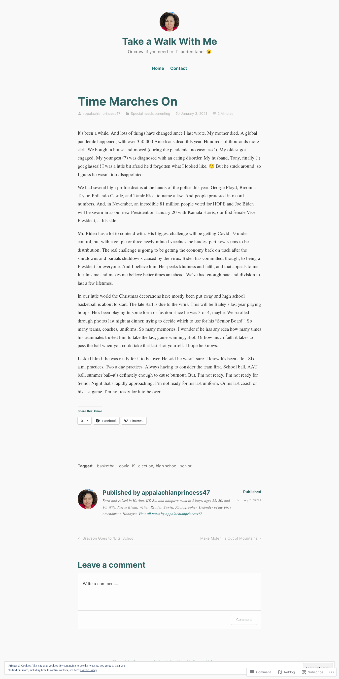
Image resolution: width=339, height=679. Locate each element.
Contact (178, 68)
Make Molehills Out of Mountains (229, 539)
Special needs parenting (150, 113)
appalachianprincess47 (101, 113)
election (145, 465)
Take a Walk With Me (169, 41)
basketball (106, 465)
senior (186, 465)
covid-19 (127, 465)
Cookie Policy (88, 670)
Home (158, 68)
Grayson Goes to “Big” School (106, 539)
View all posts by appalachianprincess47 (170, 513)
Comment (244, 619)
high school (166, 465)
